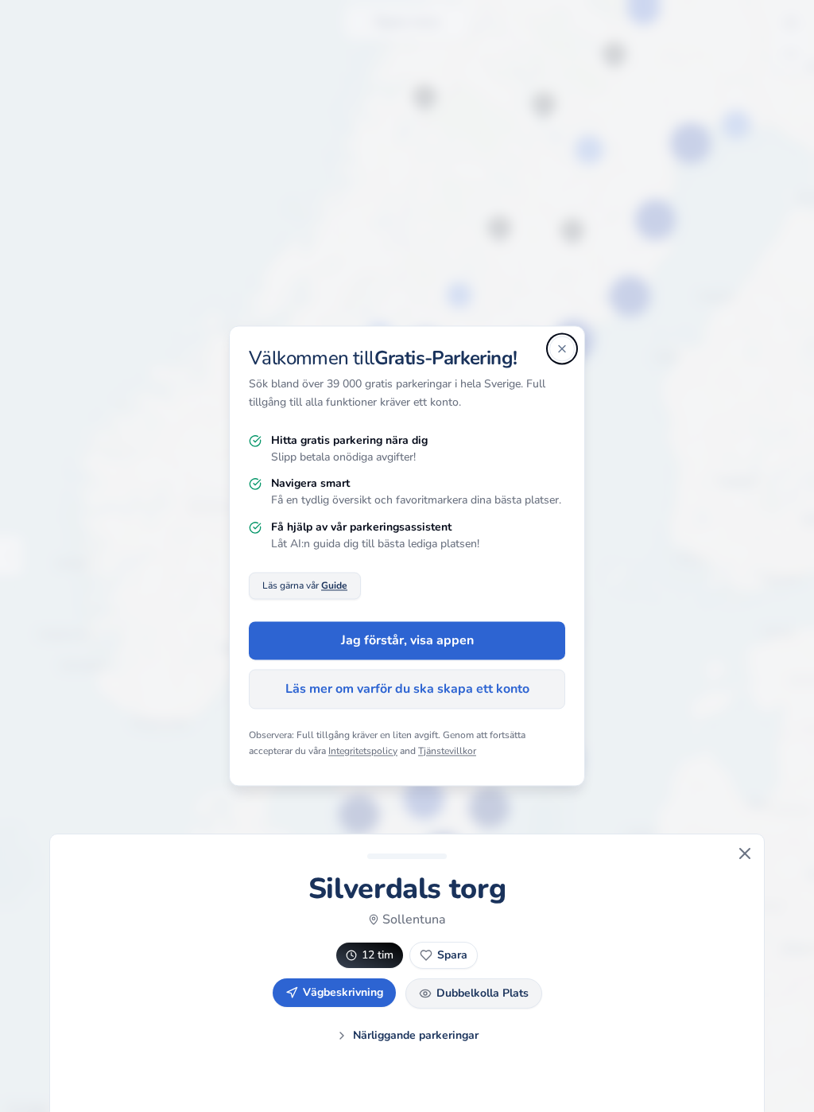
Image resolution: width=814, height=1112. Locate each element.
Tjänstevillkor (447, 751)
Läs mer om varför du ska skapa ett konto (407, 689)
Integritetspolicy (362, 751)
